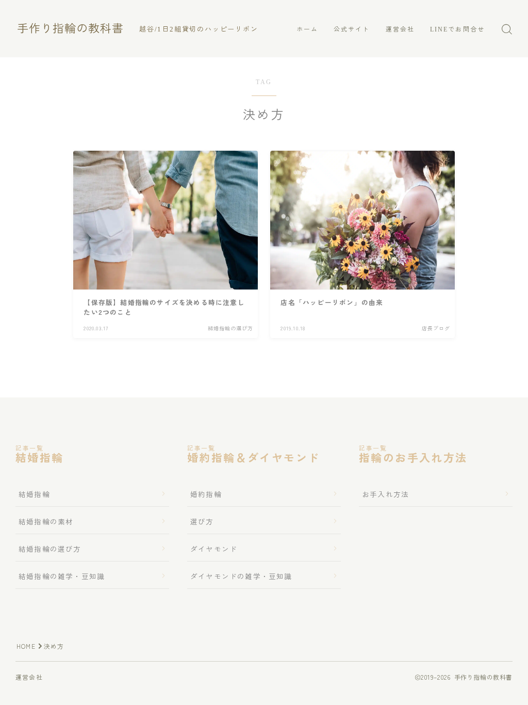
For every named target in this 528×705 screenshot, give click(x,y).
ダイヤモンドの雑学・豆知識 (241, 576)
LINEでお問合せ (457, 29)
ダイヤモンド (213, 548)
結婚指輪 (34, 494)
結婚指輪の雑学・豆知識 (62, 576)
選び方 (202, 521)
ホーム (307, 29)
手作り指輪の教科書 (70, 29)
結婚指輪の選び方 (50, 548)
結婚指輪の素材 (46, 521)
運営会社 (400, 29)
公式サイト (352, 29)
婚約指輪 (206, 494)
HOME (26, 646)
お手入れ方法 (385, 494)
